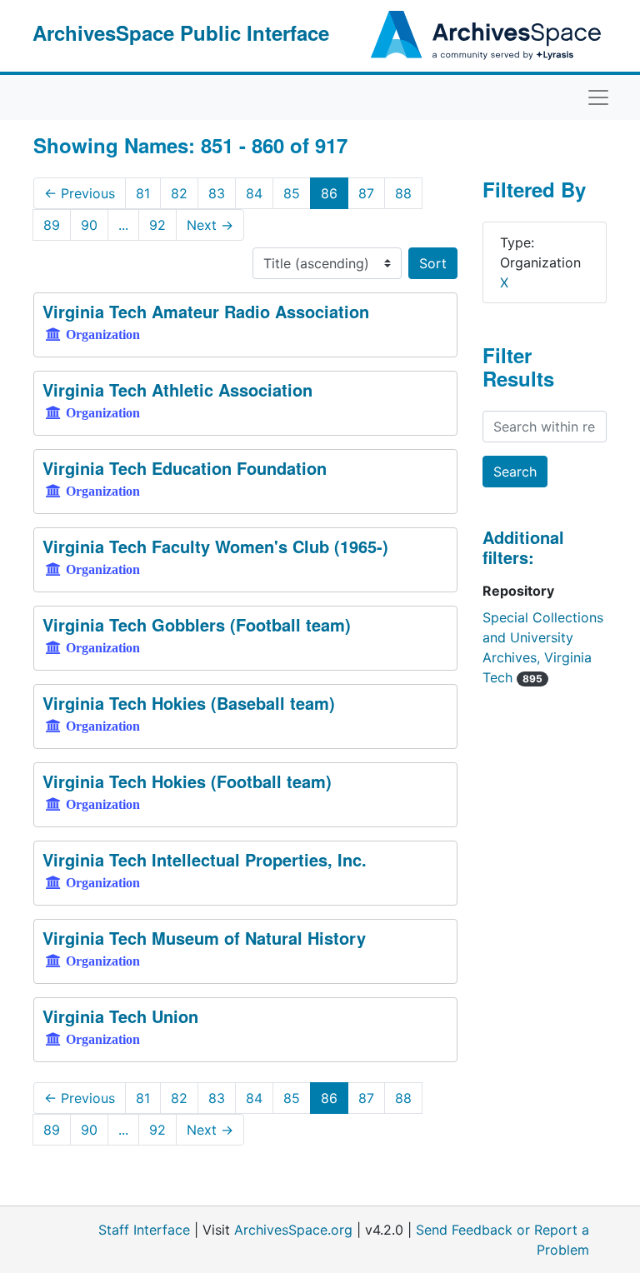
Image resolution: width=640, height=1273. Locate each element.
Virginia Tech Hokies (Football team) (187, 781)
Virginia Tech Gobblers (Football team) (196, 624)
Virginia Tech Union (120, 1016)
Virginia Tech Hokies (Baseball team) (188, 703)
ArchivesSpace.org (293, 1229)
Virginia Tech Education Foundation (184, 468)
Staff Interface (144, 1229)
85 (291, 193)
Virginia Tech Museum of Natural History (204, 938)
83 (216, 193)
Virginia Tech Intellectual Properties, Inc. (204, 859)
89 (51, 225)
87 (366, 193)
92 (157, 225)
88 (403, 193)
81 (143, 193)
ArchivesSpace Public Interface (180, 32)
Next (210, 225)
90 (89, 225)
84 (254, 193)
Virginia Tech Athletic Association (177, 389)
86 (329, 193)
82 (179, 193)
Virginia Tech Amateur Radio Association (205, 311)
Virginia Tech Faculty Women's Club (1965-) (215, 546)
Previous (79, 193)
